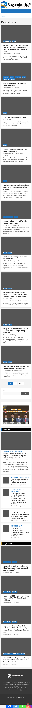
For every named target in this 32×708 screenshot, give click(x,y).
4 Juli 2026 (5, 460)
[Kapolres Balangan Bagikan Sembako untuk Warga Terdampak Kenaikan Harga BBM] (16, 174)
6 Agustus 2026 (7, 602)
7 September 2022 (8, 191)
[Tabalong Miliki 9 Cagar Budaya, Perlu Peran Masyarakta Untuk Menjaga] (16, 355)
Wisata (13, 79)
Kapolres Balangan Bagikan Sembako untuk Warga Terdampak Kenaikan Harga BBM (16, 187)
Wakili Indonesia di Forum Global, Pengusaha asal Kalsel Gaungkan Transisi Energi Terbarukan (14, 456)
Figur (4, 451)
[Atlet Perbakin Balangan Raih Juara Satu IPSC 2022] (16, 246)
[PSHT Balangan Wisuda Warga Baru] (16, 106)
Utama (20, 451)
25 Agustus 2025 (15, 520)
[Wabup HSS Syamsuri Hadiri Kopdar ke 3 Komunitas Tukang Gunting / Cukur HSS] (16, 317)
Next (20, 383)
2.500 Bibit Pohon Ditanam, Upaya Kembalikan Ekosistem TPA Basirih (20, 481)
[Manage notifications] (28, 704)
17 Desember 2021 (8, 370)
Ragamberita (16, 53)
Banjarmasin (7, 41)
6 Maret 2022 (6, 225)
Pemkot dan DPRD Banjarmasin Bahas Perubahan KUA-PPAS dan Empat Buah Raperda (16, 598)
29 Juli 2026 (6, 664)
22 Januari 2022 (7, 300)
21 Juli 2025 (14, 538)
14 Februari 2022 (7, 261)
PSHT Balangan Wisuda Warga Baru (15, 117)
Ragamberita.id (18, 153)
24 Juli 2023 (6, 119)
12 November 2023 (8, 87)
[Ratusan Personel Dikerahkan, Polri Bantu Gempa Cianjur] (16, 138)
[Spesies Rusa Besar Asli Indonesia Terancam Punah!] (16, 72)
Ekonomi (21, 490)
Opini (23, 77)
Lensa (14, 41)
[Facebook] (9, 706)
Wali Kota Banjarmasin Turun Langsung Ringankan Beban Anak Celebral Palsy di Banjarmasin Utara (20, 515)
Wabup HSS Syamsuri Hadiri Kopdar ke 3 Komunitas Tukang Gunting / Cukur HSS (15, 331)
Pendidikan (6, 79)
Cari (4, 390)
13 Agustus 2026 (7, 572)
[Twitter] (16, 706)
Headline (8, 451)
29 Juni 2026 (14, 506)
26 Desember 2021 (8, 335)
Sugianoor (16, 87)
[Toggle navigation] (5, 11)
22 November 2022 (8, 153)
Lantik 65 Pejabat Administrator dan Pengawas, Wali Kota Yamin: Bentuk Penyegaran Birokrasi (20, 532)
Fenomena (6, 77)
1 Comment (6, 155)
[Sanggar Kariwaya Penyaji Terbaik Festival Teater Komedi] (16, 210)
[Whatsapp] (22, 706)
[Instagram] (29, 706)
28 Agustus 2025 (7, 53)
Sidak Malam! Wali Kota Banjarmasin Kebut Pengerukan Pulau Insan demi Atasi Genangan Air (15, 568)
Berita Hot (6, 429)
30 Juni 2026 (14, 484)
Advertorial (6, 653)
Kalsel (11, 217)
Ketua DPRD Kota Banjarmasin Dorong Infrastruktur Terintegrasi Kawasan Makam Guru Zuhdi (16, 660)
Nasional (18, 77)
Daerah (5, 217)
